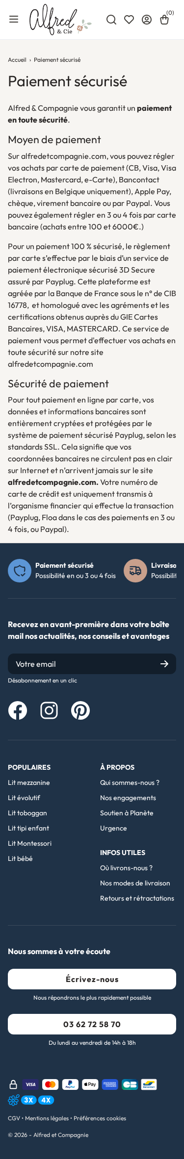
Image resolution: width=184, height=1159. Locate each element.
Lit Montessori (30, 843)
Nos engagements (128, 797)
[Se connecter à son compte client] (147, 19)
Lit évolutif (24, 797)
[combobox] (111, 19)
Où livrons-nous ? (126, 867)
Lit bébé (20, 858)
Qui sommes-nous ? (129, 782)
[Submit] (164, 664)
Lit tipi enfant (28, 828)
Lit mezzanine (29, 782)
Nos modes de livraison (135, 883)
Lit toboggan (27, 812)
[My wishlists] (129, 19)
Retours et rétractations (137, 898)
